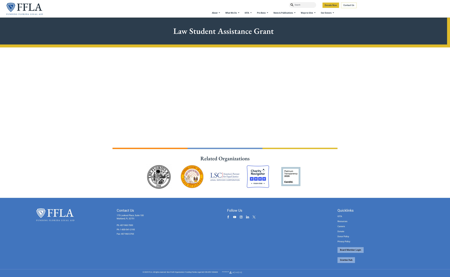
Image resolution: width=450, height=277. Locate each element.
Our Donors (326, 13)
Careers (341, 226)
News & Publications (283, 13)
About (215, 13)
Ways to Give (307, 13)
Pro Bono (261, 13)
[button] (125, 225)
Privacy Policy (344, 241)
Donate (341, 231)
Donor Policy (343, 236)
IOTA (247, 13)
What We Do (231, 13)
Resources (342, 221)
